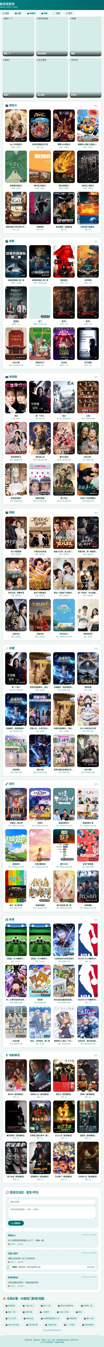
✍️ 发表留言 (16, 1223)
